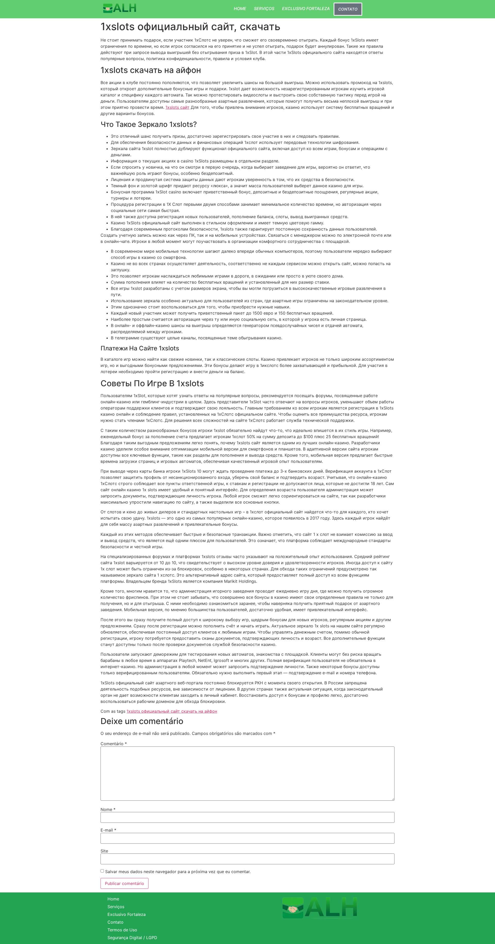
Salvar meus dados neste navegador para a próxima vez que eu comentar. (178, 871)
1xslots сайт (177, 107)
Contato (348, 9)
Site (104, 851)
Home (240, 8)
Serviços (264, 8)
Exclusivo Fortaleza (306, 8)
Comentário (114, 744)
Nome (108, 809)
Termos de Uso (122, 929)
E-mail (108, 830)
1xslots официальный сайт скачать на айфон (172, 711)
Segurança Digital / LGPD (132, 937)
